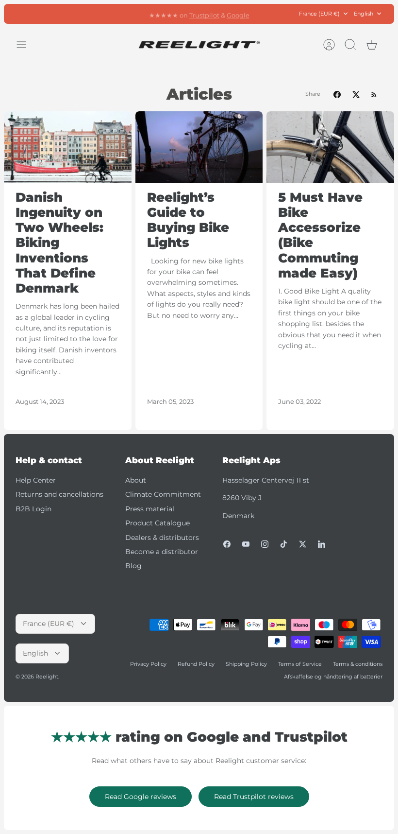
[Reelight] (199, 45)
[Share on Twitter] (356, 94)
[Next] (280, 13)
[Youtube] (245, 544)
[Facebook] (226, 544)
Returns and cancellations (59, 494)
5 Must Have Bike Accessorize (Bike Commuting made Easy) (320, 235)
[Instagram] (264, 544)
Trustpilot (204, 13)
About (135, 480)
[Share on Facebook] (337, 94)
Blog (133, 565)
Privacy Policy (148, 663)
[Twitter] (302, 544)
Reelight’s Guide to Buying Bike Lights (188, 220)
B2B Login (33, 508)
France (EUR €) (319, 13)
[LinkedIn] (321, 544)
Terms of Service (300, 663)
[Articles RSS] (373, 94)
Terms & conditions (357, 663)
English (363, 13)
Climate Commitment (163, 494)
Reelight (46, 676)
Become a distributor (161, 551)
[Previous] (118, 13)
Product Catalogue (157, 523)
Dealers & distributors (162, 537)
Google (238, 13)
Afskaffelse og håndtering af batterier (333, 676)
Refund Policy (196, 663)
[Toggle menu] (26, 45)
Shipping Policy (246, 663)
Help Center (36, 480)
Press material (149, 508)
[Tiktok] (283, 544)
